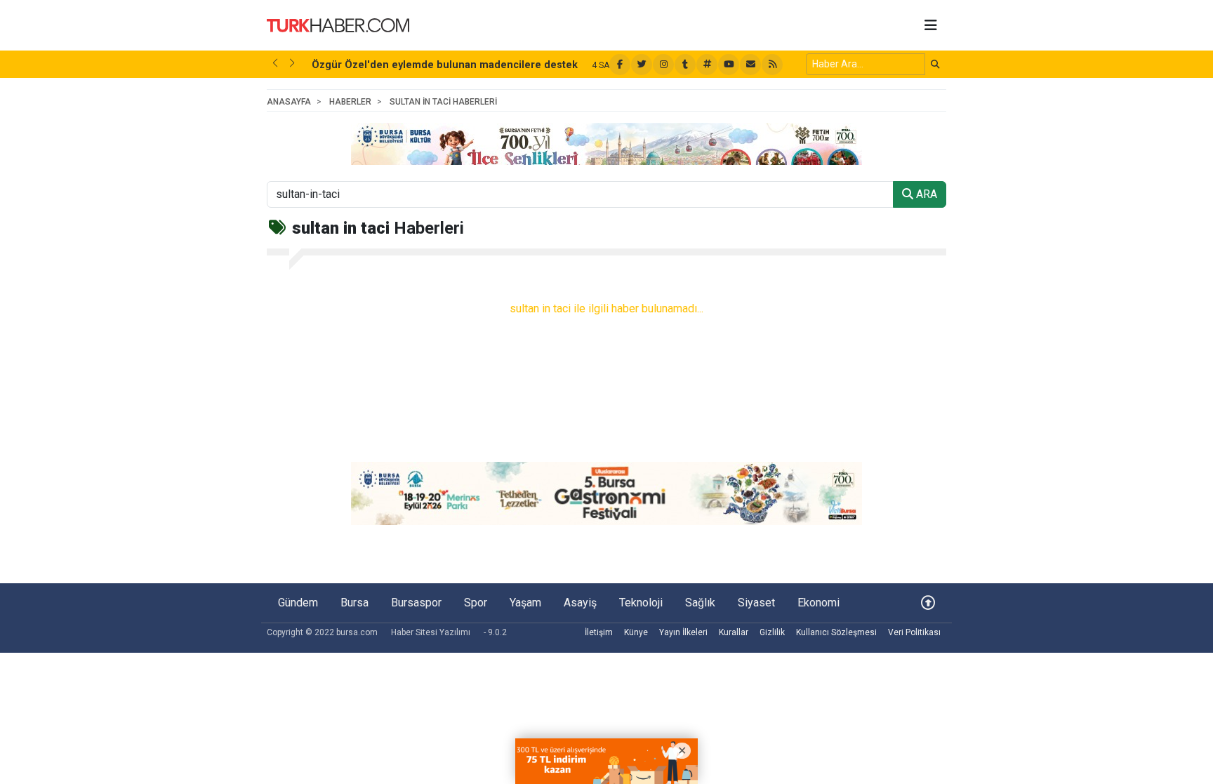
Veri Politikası (914, 632)
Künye (636, 632)
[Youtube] (728, 64)
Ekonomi (818, 602)
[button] (275, 63)
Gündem (298, 602)
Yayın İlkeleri (683, 632)
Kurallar (733, 632)
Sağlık (700, 602)
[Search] (935, 64)
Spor (475, 602)
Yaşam (525, 602)
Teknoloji (641, 602)
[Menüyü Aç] (930, 25)
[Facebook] (619, 64)
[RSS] (772, 64)
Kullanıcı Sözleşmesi (836, 632)
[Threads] (706, 64)
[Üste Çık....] (928, 602)
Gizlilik (772, 632)
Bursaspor (416, 602)
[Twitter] (641, 64)
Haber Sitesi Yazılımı (430, 632)
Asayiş (580, 602)
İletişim (599, 632)
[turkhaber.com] (338, 24)
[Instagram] (663, 64)
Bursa (354, 602)
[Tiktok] (685, 64)
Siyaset (756, 602)
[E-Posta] (750, 64)
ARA (925, 194)
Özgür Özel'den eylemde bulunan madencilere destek (445, 65)
